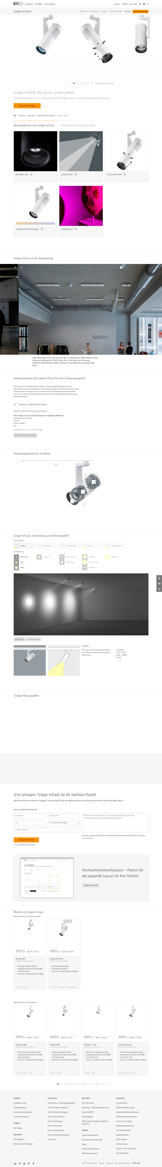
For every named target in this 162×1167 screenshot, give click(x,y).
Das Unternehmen (88, 1103)
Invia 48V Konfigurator (21, 1117)
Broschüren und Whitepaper (23, 1144)
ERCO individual (121, 1139)
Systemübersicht (116, 11)
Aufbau (104, 11)
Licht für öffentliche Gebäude (57, 1112)
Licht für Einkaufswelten (56, 1130)
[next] (91, 83)
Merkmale (84, 11)
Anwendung (95, 11)
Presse (84, 1144)
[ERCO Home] (18, 3)
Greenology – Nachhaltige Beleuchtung (95, 1108)
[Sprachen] (144, 4)
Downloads (133, 4)
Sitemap (102, 1163)
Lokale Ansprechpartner (90, 1135)
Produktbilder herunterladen (104, 83)
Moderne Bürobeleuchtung (125, 1108)
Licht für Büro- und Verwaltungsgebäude (61, 1103)
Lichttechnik (19, 639)
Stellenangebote (87, 1117)
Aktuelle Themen (121, 1103)
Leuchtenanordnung (33, 639)
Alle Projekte (18, 1128)
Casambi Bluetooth (122, 1135)
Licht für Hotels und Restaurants (59, 1135)
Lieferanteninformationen (90, 1149)
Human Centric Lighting (124, 1121)
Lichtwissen (52, 1139)
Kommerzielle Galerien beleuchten (127, 1112)
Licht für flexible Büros (123, 1130)
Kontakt (117, 4)
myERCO (124, 4)
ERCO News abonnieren (90, 1153)
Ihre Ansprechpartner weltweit (25, 435)
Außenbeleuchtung (20, 1108)
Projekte (38, 4)
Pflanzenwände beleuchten (125, 1126)
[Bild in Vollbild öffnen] (138, 267)
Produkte (29, 4)
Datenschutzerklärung (122, 1163)
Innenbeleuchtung (20, 1103)
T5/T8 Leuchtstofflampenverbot (126, 1117)
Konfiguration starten (91, 885)
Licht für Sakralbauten (55, 1121)
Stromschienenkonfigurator (23, 1112)
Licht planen (49, 4)
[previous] (70, 83)
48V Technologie (121, 1144)
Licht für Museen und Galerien (58, 1108)
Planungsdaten (19, 1139)
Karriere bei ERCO (87, 1112)
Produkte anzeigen (140, 11)
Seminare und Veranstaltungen (92, 1140)
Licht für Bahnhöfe (122, 1153)
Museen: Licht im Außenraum (126, 1149)
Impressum (109, 1163)
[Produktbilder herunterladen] (81, 47)
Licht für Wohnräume (55, 1126)
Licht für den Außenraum (56, 1117)
